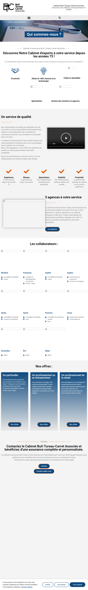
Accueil (9, 22)
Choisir (47, 584)
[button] (29, 17)
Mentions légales (26, 587)
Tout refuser (61, 584)
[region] (44, 584)
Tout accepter (77, 584)
